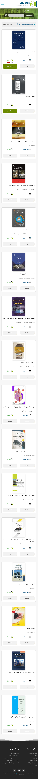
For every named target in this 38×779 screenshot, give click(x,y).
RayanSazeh (18, 773)
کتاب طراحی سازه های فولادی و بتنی (10, 763)
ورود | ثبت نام (33, 765)
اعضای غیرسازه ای (30, 97)
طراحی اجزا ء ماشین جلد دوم (28, 230)
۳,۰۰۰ (10, 111)
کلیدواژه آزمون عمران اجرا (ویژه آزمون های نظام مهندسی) (21, 495)
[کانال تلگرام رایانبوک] (19, 770)
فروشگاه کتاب (33, 760)
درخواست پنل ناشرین (31, 763)
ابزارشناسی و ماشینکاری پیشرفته (27, 274)
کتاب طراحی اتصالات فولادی (12, 760)
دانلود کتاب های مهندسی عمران (11, 758)
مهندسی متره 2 (31, 628)
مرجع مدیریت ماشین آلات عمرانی (27, 363)
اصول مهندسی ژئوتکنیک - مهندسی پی (25, 52)
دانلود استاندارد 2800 (14, 756)
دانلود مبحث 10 (15, 753)
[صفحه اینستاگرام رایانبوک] (14, 770)
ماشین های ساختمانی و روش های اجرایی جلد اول (23, 717)
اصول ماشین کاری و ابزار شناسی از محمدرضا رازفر (23, 141)
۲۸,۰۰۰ (10, 66)
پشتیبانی (35, 758)
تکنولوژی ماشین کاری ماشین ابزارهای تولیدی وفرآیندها (22, 185)
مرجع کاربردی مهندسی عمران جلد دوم (25, 451)
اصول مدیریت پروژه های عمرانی (27, 584)
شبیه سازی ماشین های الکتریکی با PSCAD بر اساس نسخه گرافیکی (19, 318)
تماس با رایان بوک (32, 756)
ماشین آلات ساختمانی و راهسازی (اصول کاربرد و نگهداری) (21, 673)
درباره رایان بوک (33, 753)
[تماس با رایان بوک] (23, 770)
